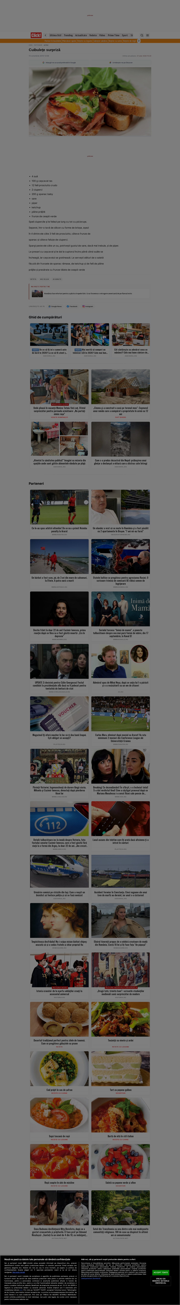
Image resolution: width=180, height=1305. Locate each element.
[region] (90, 1280)
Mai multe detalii (18, 1272)
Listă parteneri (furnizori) (90, 1278)
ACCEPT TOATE (161, 1273)
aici (21, 1290)
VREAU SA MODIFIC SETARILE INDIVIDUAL (160, 1281)
